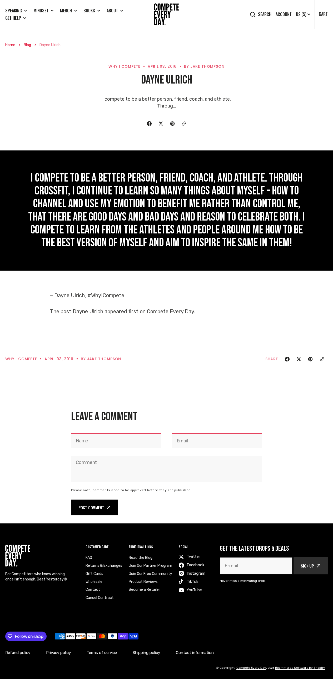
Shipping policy (146, 652)
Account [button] (284, 14)
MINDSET (40, 11)
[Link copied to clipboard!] (184, 123)
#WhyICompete (105, 295)
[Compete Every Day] (166, 14)
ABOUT (112, 11)
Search (264, 14)
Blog (27, 45)
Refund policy (17, 652)
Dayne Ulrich (69, 295)
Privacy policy (58, 652)
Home (10, 45)
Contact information (195, 652)
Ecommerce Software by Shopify (300, 668)
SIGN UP (307, 566)
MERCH (66, 11)
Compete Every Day (170, 311)
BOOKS (89, 11)
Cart (323, 14)
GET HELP (13, 18)
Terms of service (102, 652)
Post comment (91, 507)
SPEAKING (13, 11)
